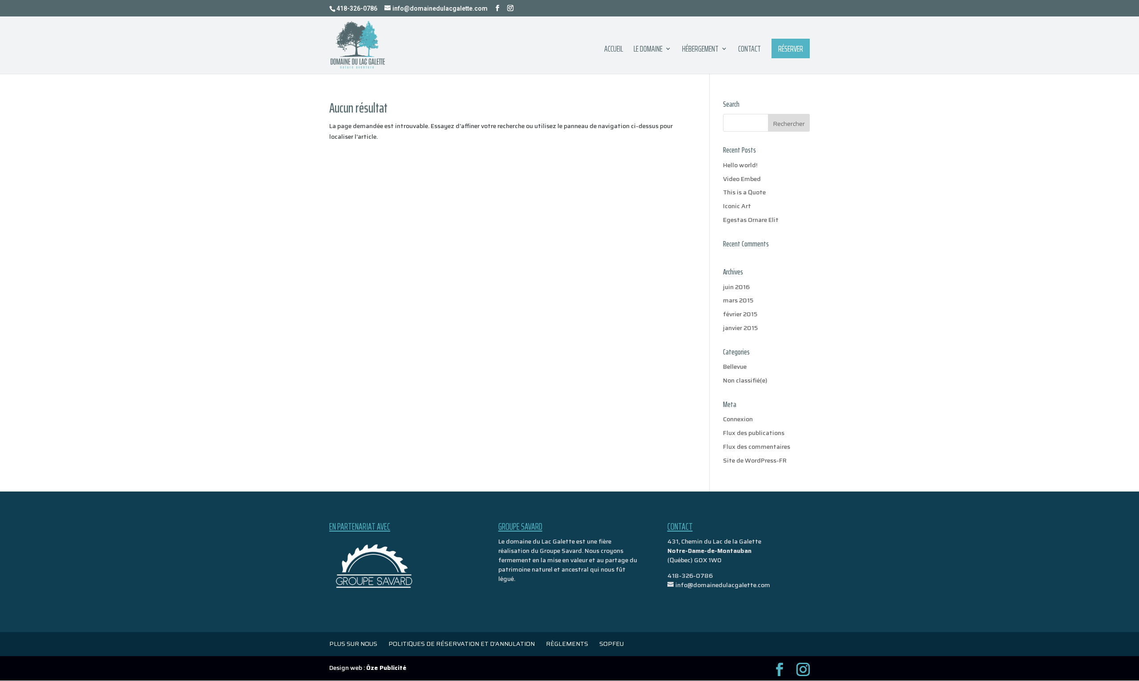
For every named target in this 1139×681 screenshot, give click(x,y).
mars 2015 (738, 300)
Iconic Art (737, 206)
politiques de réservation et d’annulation (461, 644)
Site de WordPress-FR (755, 460)
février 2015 (740, 314)
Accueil (613, 50)
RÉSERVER (790, 48)
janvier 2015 (740, 328)
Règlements (567, 644)
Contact (749, 50)
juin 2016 (736, 287)
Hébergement (700, 50)
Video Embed (742, 179)
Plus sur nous (353, 644)
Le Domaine (648, 50)
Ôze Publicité (386, 668)
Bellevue (735, 366)
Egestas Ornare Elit (751, 220)
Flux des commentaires (756, 446)
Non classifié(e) (745, 380)
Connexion (738, 419)
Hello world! (740, 165)
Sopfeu (611, 644)
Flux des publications (753, 433)
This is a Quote (744, 192)
